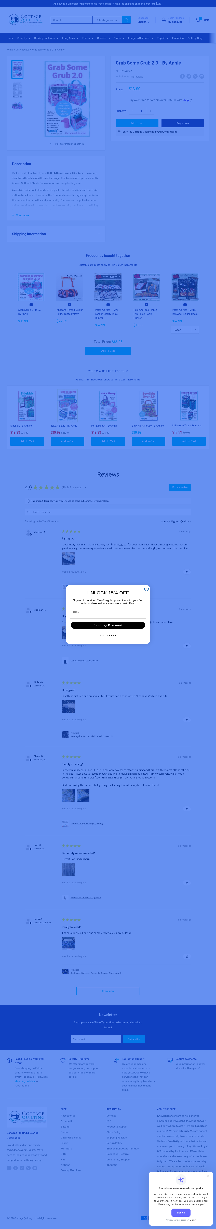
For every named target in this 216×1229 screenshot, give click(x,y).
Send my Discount (108, 625)
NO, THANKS (108, 635)
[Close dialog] (146, 589)
